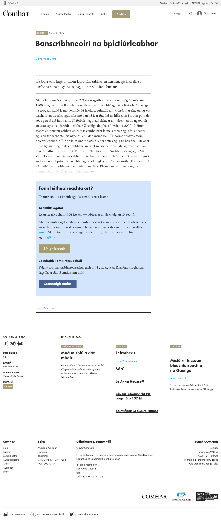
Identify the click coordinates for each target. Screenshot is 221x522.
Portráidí (214, 3)
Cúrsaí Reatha (63, 14)
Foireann (42, 452)
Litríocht (41, 33)
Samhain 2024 (56, 33)
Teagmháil (43, 455)
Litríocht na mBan (72, 346)
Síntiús (121, 14)
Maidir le (47, 447)
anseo (42, 233)
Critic (104, 14)
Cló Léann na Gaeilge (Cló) (203, 463)
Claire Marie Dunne (46, 58)
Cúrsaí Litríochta (86, 14)
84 (4, 357)
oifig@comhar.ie (54, 238)
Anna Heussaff (178, 378)
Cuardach (8, 467)
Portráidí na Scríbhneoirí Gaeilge (201, 459)
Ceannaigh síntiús (57, 284)
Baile (5, 447)
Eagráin (45, 14)
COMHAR (13, 3)
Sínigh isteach (54, 248)
